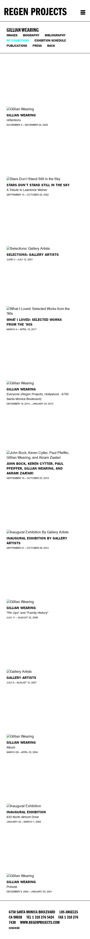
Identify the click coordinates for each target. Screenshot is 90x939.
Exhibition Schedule (50, 40)
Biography (31, 35)
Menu (83, 12)
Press (37, 46)
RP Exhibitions (18, 40)
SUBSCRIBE (14, 928)
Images (12, 35)
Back (51, 46)
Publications (17, 46)
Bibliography (55, 35)
